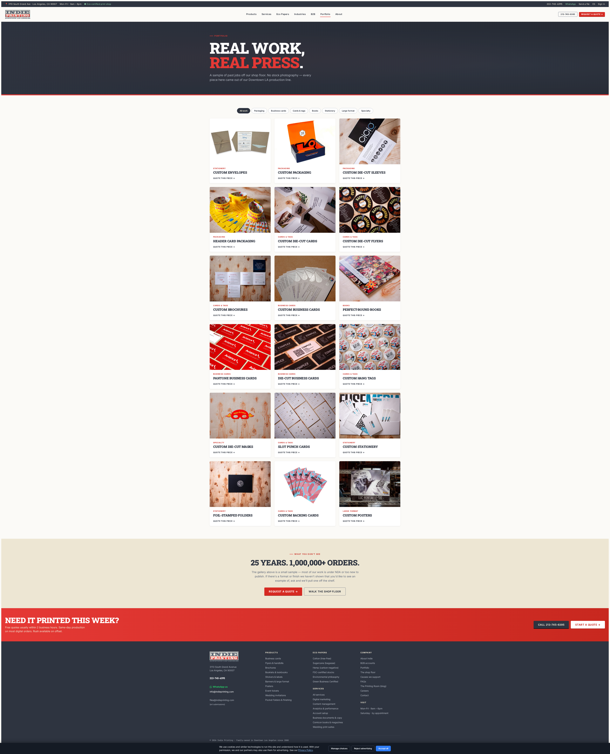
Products (251, 14)
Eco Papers (282, 14)
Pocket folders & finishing (278, 700)
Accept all (383, 748)
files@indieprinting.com (222, 700)
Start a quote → (587, 624)
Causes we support (370, 677)
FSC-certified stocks (323, 672)
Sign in (601, 4)
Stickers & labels (273, 677)
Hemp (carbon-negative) (326, 667)
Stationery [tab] (330, 110)
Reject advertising (363, 748)
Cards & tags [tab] (299, 110)
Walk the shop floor (325, 591)
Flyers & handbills (274, 663)
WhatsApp (570, 4)
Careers (364, 690)
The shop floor (367, 672)
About (338, 14)
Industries (300, 14)
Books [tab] (315, 110)
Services (266, 14)
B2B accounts (367, 663)
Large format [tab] (348, 110)
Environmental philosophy (326, 677)
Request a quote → (592, 14)
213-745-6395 (555, 4)
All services (319, 694)
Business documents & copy (327, 717)
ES (594, 4)
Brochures (270, 667)
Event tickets (272, 690)
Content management (324, 704)
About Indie (366, 658)
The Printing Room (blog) (373, 686)
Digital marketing (321, 699)
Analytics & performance (325, 708)
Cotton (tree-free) (322, 658)
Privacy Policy (305, 750)
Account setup (320, 713)
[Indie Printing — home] (17, 14)
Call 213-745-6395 (551, 624)
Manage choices (339, 748)
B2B (313, 14)
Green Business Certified (325, 681)
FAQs (363, 681)
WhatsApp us (220, 686)
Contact (364, 695)
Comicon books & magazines (328, 722)
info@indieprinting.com (222, 691)
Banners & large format (277, 681)
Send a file (584, 4)
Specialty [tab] (365, 110)
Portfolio (325, 14)
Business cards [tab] (278, 110)
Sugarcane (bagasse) (324, 663)
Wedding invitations (275, 695)
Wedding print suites (323, 727)
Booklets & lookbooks (276, 672)
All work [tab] (243, 110)
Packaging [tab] (259, 110)
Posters (269, 686)
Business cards (273, 658)
